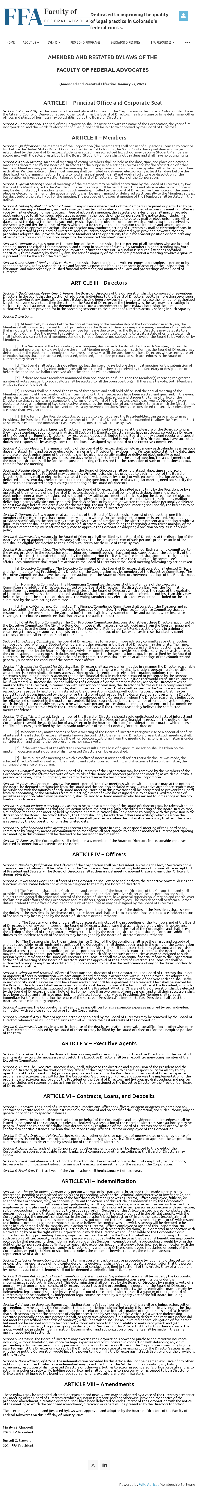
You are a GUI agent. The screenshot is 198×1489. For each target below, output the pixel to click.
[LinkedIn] (105, 1465)
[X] (93, 1465)
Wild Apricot (149, 1484)
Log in (183, 16)
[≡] (187, 42)
